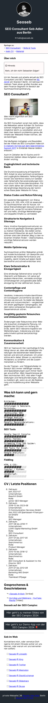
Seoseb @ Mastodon (19, 670)
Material (20, 51)
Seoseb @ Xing (16, 659)
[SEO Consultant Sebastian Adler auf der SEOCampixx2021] (24, 107)
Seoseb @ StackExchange (21, 675)
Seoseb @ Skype (17, 686)
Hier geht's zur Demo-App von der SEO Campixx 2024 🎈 (25, 626)
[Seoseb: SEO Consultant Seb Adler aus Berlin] (24, 16)
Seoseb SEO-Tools (24, 698)
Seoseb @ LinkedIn (18, 654)
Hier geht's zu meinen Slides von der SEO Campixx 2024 (25, 614)
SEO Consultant (13, 48)
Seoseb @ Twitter (17, 665)
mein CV (10, 51)
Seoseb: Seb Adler (31, 695)
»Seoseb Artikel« (17, 594)
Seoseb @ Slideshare (19, 681)
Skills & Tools (29, 48)
